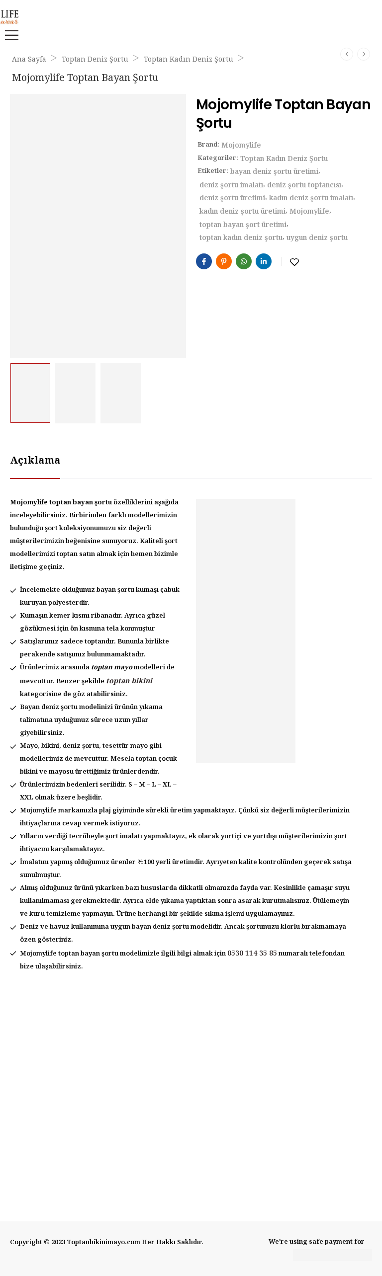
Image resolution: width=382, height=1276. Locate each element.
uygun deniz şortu (317, 238)
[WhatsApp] (244, 261)
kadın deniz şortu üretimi (242, 212)
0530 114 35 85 (252, 953)
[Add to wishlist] (294, 262)
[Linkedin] (264, 261)
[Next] (363, 54)
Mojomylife (241, 146)
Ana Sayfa (29, 60)
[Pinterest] (224, 261)
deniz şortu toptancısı (304, 185)
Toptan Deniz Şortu (95, 60)
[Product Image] (98, 226)
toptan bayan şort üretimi (242, 225)
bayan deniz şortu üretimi (274, 172)
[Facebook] (204, 261)
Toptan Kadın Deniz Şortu (188, 60)
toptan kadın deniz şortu (241, 238)
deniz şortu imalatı (231, 185)
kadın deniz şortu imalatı (311, 198)
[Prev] (346, 54)
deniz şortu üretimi (232, 198)
